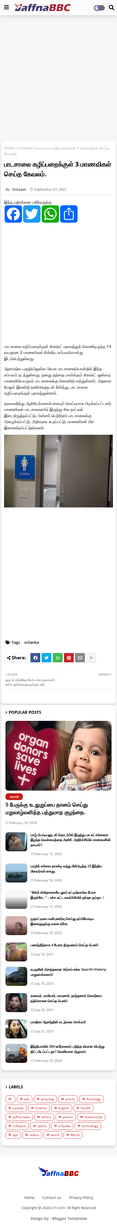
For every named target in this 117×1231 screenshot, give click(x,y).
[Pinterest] (69, 657)
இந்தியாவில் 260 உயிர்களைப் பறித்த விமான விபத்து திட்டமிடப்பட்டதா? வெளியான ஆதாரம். (67, 1049)
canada (18, 1108)
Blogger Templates (69, 1218)
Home (9, 148)
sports (42, 1126)
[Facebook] (35, 657)
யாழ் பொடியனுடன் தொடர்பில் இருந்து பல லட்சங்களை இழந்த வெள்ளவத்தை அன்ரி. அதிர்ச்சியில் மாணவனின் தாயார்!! (70, 839)
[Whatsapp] (58, 657)
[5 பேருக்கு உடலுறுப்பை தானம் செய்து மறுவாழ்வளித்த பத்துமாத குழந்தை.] (58, 756)
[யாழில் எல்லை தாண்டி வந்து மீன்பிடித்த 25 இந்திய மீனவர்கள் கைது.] (16, 873)
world (55, 1135)
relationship (93, 1117)
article (70, 1099)
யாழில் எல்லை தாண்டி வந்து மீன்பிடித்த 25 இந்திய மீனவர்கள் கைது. (66, 868)
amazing (47, 1099)
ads (26, 1099)
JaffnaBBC (58, 1207)
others (46, 1117)
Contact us (51, 1197)
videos (34, 1135)
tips (15, 1135)
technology (90, 1126)
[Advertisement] (58, 79)
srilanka (25, 148)
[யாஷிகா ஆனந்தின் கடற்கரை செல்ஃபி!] (16, 1028)
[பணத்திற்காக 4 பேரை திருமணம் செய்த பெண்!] (16, 951)
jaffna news (21, 1117)
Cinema (41, 1108)
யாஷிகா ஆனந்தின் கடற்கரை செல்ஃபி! (58, 1021)
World (74, 1135)
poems (68, 1117)
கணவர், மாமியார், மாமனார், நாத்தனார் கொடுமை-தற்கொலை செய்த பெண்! (66, 998)
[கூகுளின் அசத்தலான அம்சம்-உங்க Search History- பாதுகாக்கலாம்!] (16, 976)
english (63, 1108)
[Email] (80, 657)
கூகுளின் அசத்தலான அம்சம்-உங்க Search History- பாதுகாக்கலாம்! (68, 972)
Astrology (93, 1099)
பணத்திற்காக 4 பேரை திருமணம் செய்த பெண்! (64, 944)
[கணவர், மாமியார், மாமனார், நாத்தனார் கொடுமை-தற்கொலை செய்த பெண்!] (16, 1002)
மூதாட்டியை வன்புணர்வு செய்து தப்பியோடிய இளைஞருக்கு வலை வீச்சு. (62, 921)
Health (86, 1108)
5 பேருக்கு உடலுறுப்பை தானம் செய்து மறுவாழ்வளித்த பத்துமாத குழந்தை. (46, 808)
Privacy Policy (81, 1197)
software (19, 1126)
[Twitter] (46, 657)
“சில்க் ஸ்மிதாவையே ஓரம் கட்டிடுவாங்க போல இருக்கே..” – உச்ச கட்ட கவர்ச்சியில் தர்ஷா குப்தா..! (67, 895)
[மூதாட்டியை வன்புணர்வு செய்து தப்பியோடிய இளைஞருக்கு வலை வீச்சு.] (16, 925)
